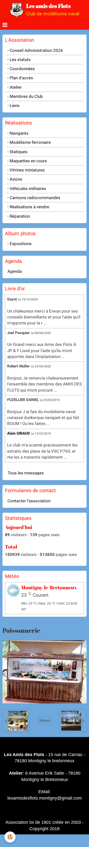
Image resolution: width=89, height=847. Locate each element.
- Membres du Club (25, 96)
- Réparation (18, 216)
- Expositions (19, 243)
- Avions (14, 179)
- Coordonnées (21, 68)
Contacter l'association (28, 500)
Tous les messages (26, 472)
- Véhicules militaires (26, 188)
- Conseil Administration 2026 (35, 50)
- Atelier (14, 87)
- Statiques (17, 151)
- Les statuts (19, 59)
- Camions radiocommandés (33, 197)
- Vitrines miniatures (26, 170)
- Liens (13, 105)
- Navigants (17, 133)
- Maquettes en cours (27, 160)
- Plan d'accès (20, 77)
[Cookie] (10, 837)
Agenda (14, 271)
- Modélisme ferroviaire (29, 142)
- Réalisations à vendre (28, 206)
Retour (44, 721)
